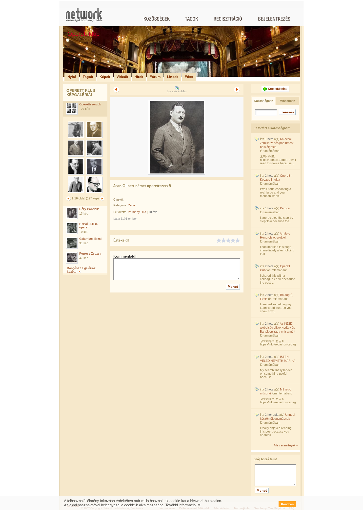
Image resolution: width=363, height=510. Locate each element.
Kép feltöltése (277, 89)
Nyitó (71, 77)
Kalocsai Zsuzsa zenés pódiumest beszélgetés (276, 143)
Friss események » (286, 445)
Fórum (155, 77)
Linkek (172, 77)
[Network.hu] (84, 17)
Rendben (287, 504)
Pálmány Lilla (137, 212)
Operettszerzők (90, 104)
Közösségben (263, 101)
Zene (131, 205)
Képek (105, 77)
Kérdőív (285, 208)
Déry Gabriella (89, 209)
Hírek (139, 77)
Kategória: (120, 205)
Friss (189, 77)
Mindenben (287, 101)
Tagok (88, 77)
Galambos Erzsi (90, 239)
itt (199, 505)
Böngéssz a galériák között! (81, 270)
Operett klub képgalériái (80, 92)
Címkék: (118, 199)
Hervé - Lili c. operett (88, 225)
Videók (122, 77)
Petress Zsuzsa (90, 253)
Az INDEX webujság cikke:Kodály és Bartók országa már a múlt (277, 327)
